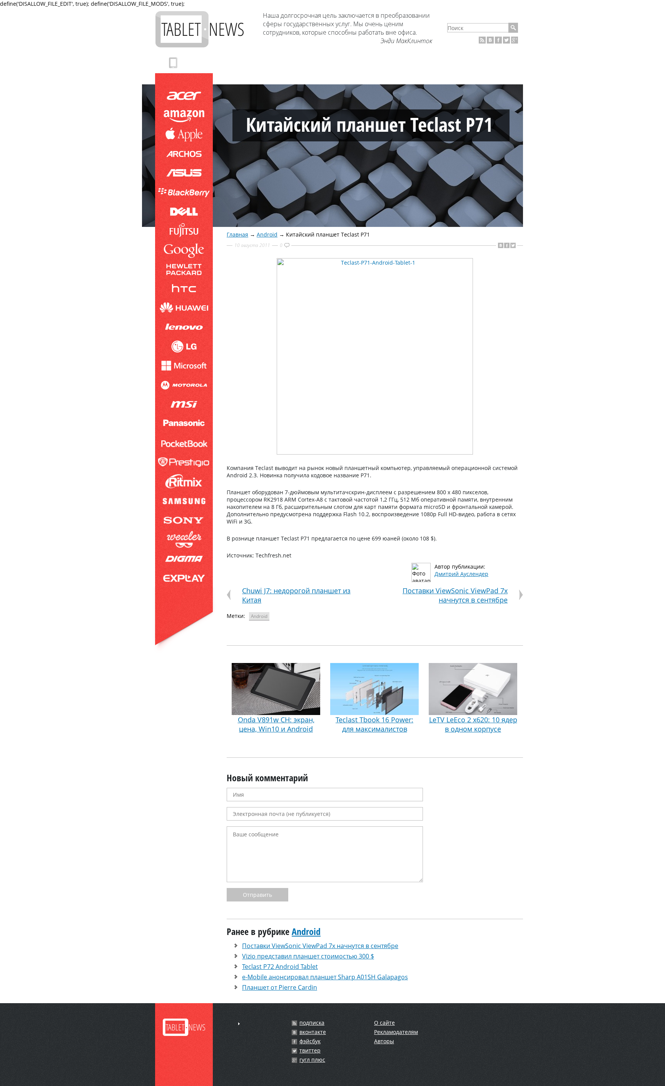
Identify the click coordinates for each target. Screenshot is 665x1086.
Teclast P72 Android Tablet (280, 966)
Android (267, 234)
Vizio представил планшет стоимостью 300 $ (308, 956)
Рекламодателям (396, 1032)
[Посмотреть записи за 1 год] (239, 1023)
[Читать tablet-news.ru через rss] (482, 40)
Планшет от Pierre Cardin (279, 987)
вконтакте (312, 1032)
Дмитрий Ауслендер (461, 573)
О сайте (384, 1022)
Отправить (257, 894)
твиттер (310, 1050)
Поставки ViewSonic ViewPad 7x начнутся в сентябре (455, 595)
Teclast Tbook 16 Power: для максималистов (374, 724)
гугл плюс (312, 1059)
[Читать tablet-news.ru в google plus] (514, 40)
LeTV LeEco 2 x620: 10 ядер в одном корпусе (473, 724)
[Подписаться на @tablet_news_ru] (506, 40)
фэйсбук (310, 1041)
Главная (237, 234)
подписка (311, 1023)
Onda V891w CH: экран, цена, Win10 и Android (276, 724)
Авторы (384, 1041)
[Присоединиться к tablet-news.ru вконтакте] (490, 40)
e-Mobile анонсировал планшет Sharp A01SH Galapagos (325, 977)
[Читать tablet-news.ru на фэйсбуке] (498, 40)
